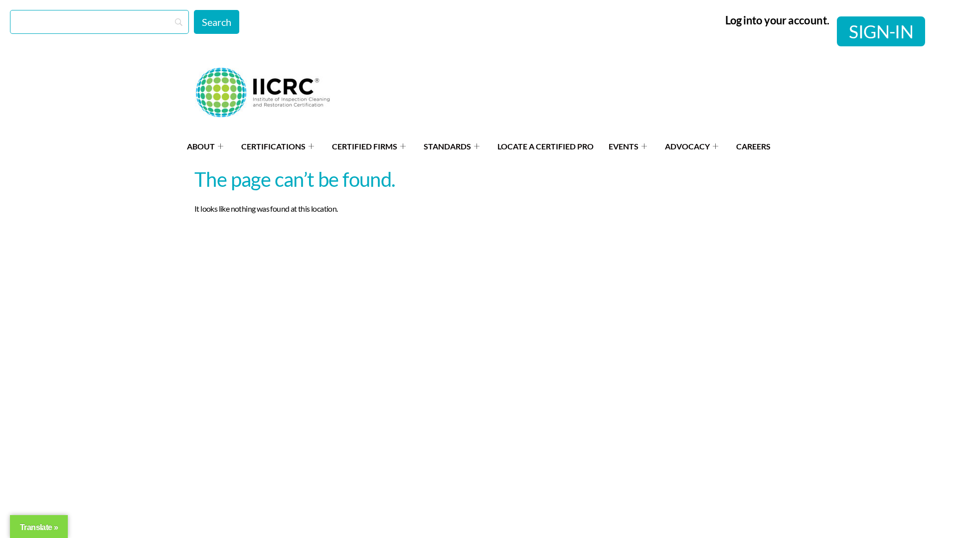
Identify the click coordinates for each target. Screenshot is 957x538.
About (201, 146)
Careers (753, 146)
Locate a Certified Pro (545, 146)
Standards (447, 146)
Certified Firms (364, 146)
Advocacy (687, 146)
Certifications (273, 146)
